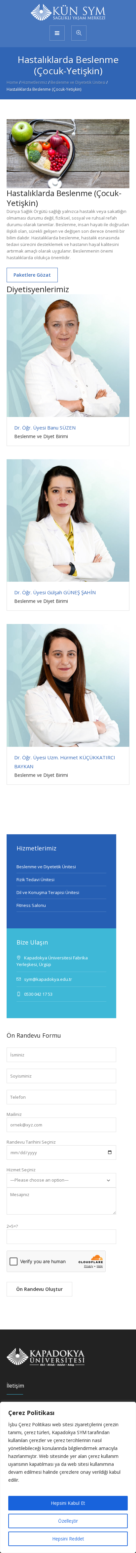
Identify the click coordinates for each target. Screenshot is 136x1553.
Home (12, 82)
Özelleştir (68, 1521)
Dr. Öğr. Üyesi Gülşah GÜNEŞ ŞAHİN (55, 592)
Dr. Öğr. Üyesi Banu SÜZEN (45, 427)
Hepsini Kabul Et (68, 1503)
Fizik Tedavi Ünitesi (35, 879)
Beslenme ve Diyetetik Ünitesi (78, 82)
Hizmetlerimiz (34, 82)
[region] (68, 1477)
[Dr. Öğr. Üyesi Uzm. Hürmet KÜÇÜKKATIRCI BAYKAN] (68, 685)
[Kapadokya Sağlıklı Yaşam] (68, 12)
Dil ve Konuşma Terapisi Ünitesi (48, 892)
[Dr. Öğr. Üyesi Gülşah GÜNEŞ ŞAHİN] (68, 520)
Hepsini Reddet (68, 1539)
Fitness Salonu (31, 905)
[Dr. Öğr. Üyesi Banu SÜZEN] (68, 355)
